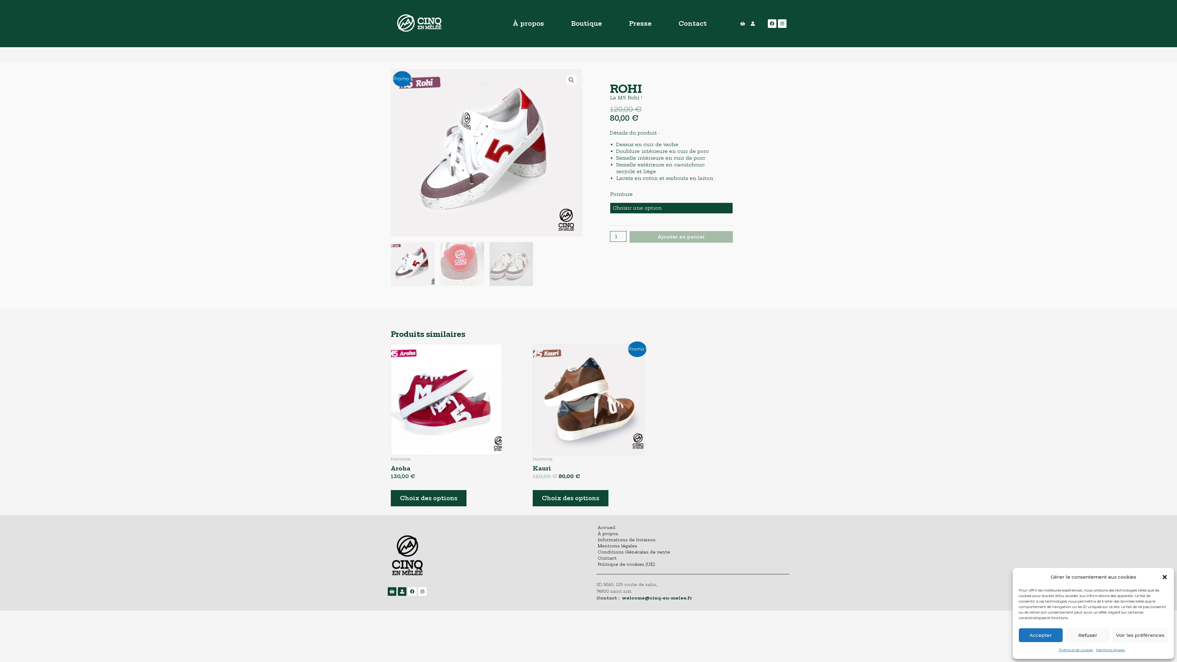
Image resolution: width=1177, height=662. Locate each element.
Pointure (621, 194)
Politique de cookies (1076, 650)
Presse (640, 23)
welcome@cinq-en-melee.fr (657, 597)
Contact (693, 23)
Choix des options (428, 498)
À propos (528, 23)
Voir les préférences (1140, 635)
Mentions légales (1110, 650)
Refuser (1087, 635)
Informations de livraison (627, 539)
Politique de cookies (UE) (626, 564)
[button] (1165, 577)
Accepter (1041, 635)
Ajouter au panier (681, 237)
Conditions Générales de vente (634, 552)
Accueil (606, 527)
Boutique (586, 23)
